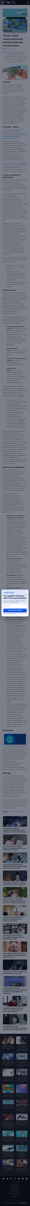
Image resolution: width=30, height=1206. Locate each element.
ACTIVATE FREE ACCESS (15, 610)
